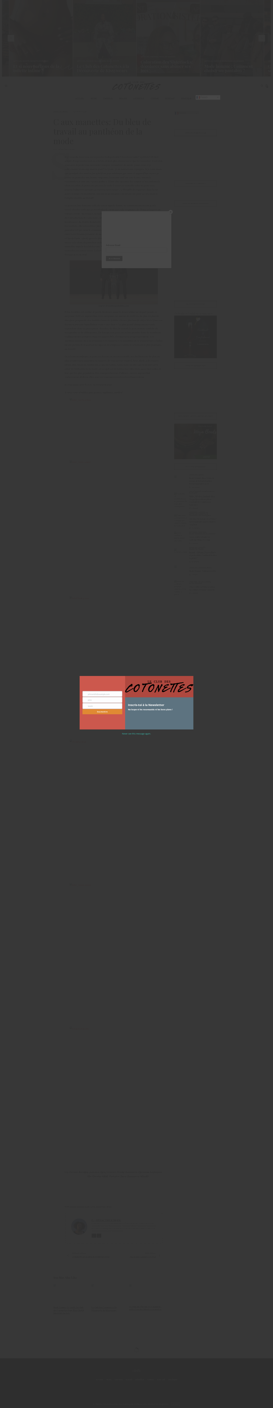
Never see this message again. (136, 733)
